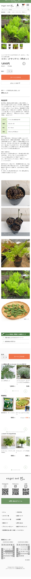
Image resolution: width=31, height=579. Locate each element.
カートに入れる (15, 77)
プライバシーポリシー (7, 526)
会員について (19, 515)
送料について (4, 92)
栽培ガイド (5, 523)
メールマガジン (20, 530)
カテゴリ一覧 (5, 515)
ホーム (4, 512)
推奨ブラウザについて (21, 526)
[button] (25, 391)
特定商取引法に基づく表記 (8, 530)
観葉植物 (3, 12)
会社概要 (18, 519)
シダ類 (8, 12)
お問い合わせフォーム (15, 501)
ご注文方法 (19, 512)
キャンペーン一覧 (6, 519)
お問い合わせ (19, 523)
